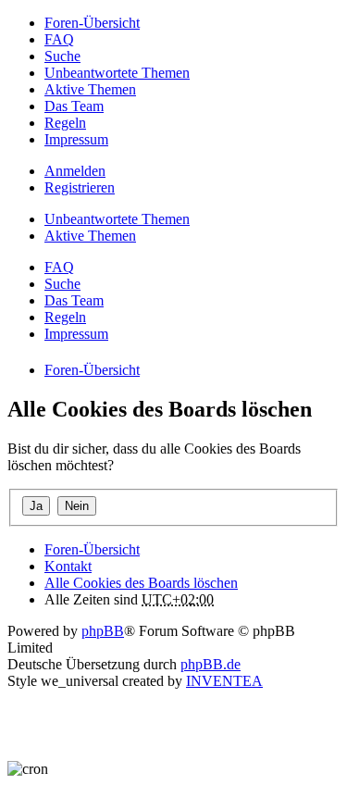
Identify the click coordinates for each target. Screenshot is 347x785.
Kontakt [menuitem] (68, 566)
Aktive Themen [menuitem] (90, 89)
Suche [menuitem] (62, 56)
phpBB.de (210, 664)
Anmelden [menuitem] (74, 171)
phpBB (102, 631)
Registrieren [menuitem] (79, 187)
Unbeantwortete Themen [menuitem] (117, 73)
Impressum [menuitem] (76, 139)
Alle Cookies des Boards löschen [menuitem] (141, 583)
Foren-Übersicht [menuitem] (92, 23)
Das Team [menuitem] (74, 106)
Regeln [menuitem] (65, 123)
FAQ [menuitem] (59, 39)
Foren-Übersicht (92, 549)
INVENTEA (224, 681)
